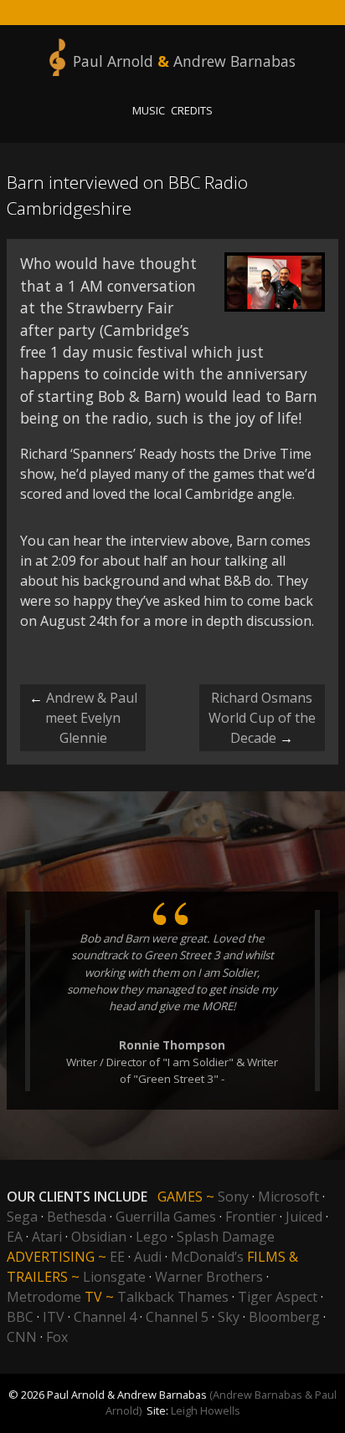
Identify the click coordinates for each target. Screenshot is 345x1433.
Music (148, 110)
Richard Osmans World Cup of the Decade (262, 718)
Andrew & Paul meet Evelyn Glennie (83, 718)
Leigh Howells (205, 1410)
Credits (192, 110)
